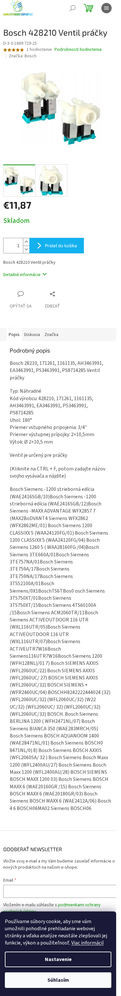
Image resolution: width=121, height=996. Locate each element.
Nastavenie (58, 959)
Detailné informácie (22, 275)
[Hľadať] (72, 8)
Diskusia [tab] (32, 334)
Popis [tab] (14, 334)
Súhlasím (58, 980)
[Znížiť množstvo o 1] (26, 249)
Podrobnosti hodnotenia (78, 50)
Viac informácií (87, 942)
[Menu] (106, 8)
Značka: (22, 56)
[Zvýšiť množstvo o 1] (26, 242)
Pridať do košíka (61, 245)
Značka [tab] (51, 334)
